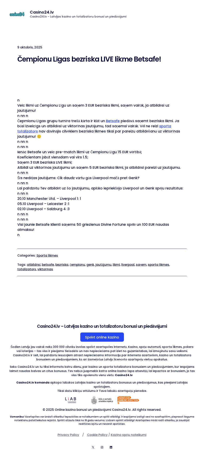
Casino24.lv (42, 12)
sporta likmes (158, 265)
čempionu (77, 265)
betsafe (48, 265)
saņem (141, 265)
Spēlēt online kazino (102, 337)
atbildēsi (33, 265)
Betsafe (113, 121)
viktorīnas (45, 269)
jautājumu (103, 265)
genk (90, 265)
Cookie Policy (97, 435)
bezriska (61, 265)
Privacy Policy (68, 435)
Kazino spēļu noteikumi (128, 435)
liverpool (127, 265)
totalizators (26, 269)
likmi (116, 265)
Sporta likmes (47, 255)
